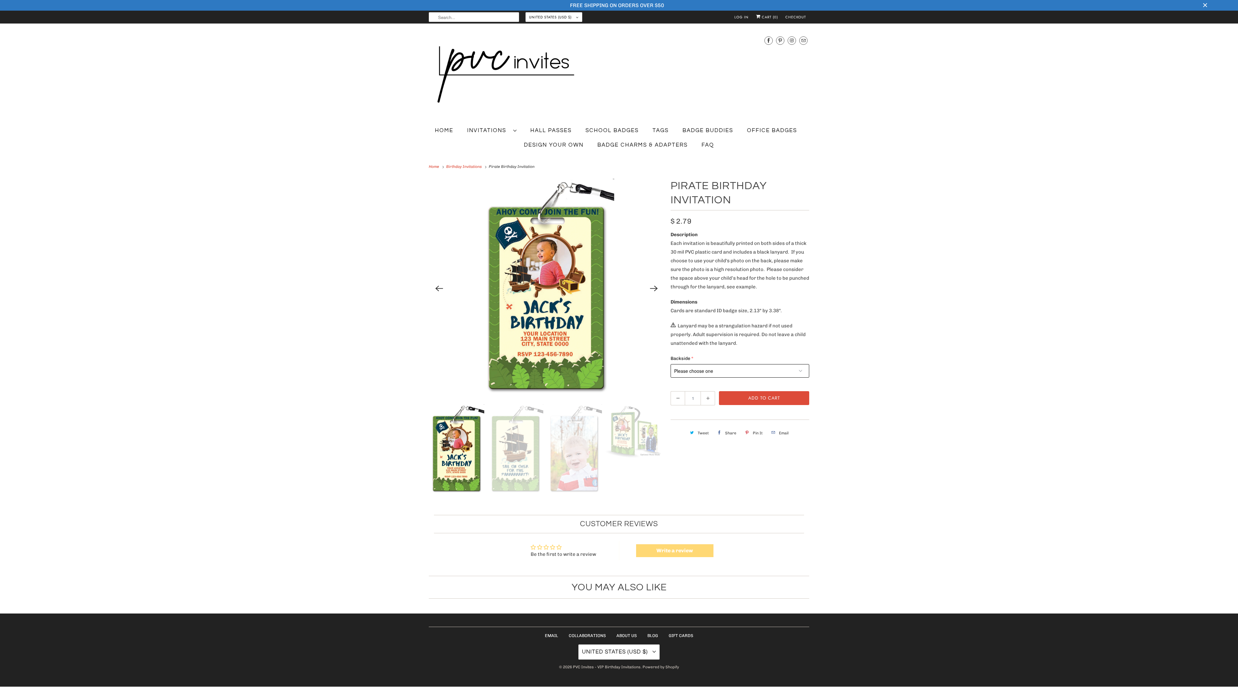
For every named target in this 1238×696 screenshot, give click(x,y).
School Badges (612, 130)
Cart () (769, 17)
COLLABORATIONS (587, 635)
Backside (680, 358)
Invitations (488, 130)
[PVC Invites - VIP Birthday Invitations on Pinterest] (780, 40)
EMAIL (551, 635)
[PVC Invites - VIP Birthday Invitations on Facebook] (768, 40)
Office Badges (772, 130)
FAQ (708, 145)
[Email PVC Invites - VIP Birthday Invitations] (803, 40)
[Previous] (439, 288)
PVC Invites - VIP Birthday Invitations (607, 667)
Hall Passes (551, 130)
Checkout (795, 17)
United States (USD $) (551, 17)
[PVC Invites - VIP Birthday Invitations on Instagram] (792, 40)
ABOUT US (626, 635)
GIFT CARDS (681, 635)
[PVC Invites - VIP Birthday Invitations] (619, 75)
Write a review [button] (674, 550)
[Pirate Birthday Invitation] (546, 288)
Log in (741, 17)
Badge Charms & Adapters (642, 145)
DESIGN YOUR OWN (554, 145)
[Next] (654, 288)
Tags (661, 130)
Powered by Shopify (661, 667)
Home (444, 130)
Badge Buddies (708, 130)
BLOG (652, 635)
